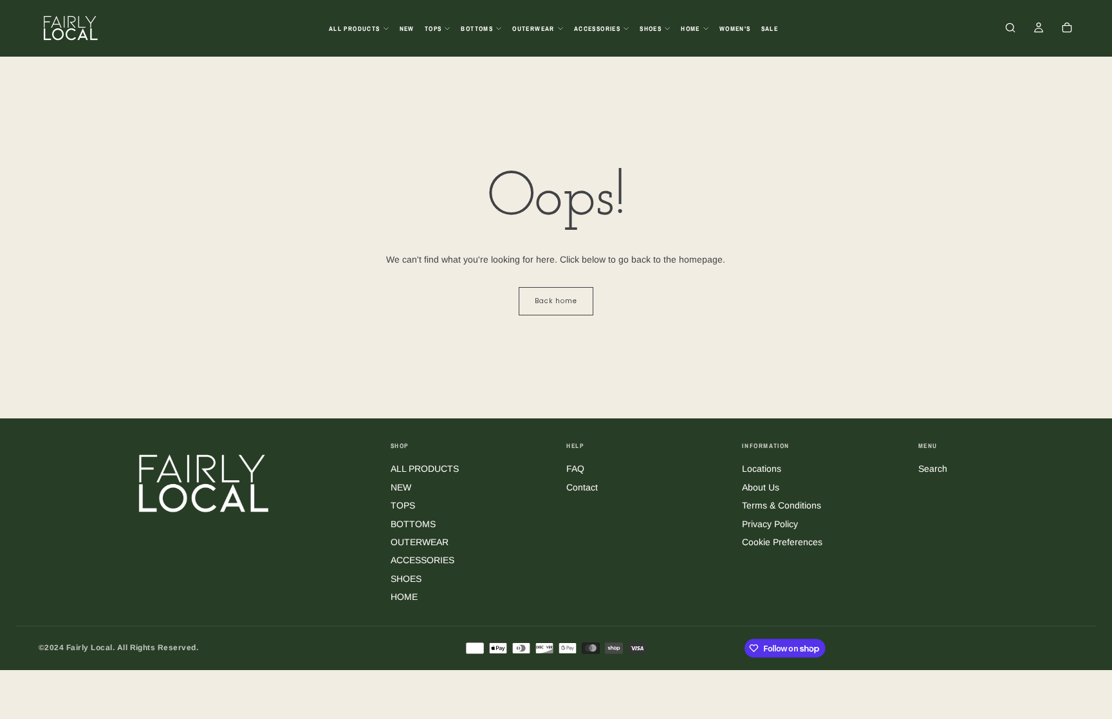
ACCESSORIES (597, 28)
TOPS (433, 28)
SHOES (651, 28)
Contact (582, 487)
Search (932, 468)
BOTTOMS (477, 28)
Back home (556, 301)
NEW (407, 28)
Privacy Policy (770, 524)
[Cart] (1067, 29)
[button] (1010, 29)
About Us (760, 487)
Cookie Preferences (782, 542)
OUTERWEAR (533, 28)
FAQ (575, 468)
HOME (690, 28)
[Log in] (1038, 29)
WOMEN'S (735, 28)
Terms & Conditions (781, 505)
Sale (770, 28)
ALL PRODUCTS (354, 28)
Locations (761, 468)
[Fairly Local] (204, 482)
